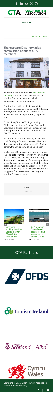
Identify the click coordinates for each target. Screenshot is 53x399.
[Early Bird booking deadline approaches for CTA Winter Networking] (14, 210)
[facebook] (16, 3)
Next (45, 36)
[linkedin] (21, 3)
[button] (5, 224)
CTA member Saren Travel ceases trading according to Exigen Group (38, 231)
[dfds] (26, 259)
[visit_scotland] (26, 330)
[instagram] (36, 3)
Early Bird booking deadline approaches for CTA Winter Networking (14, 231)
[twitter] (31, 3)
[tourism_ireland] (26, 294)
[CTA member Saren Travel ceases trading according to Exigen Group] (39, 210)
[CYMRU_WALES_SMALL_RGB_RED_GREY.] (26, 365)
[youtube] (26, 3)
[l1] (26, 10)
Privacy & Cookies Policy (15, 385)
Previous (36, 36)
